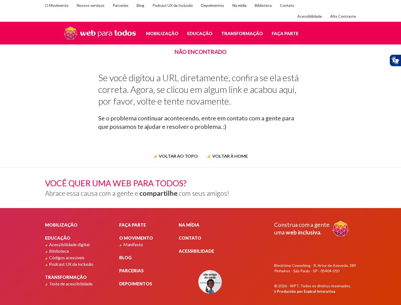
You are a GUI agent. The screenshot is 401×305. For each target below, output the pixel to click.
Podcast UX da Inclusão (172, 5)
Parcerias (120, 5)
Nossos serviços (90, 5)
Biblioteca (263, 5)
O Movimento (56, 5)
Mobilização (162, 33)
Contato (287, 5)
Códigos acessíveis (67, 257)
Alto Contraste (343, 16)
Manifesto (133, 244)
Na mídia (239, 5)
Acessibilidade (309, 16)
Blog (140, 5)
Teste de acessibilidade (70, 283)
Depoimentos (212, 5)
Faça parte (285, 33)
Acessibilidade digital (69, 244)
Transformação (242, 33)
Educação (200, 33)
